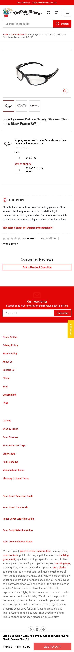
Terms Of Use (10, 337)
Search (65, 23)
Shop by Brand (10, 428)
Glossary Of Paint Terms (16, 478)
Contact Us (8, 370)
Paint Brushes (10, 437)
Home (5, 34)
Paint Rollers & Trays (14, 445)
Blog (5, 386)
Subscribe (62, 313)
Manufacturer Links (13, 470)
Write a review (10, 243)
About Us (7, 361)
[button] (12, 238)
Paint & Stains (10, 462)
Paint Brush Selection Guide (18, 496)
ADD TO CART (52, 646)
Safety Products (19, 34)
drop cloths (59, 567)
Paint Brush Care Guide (15, 507)
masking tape (62, 563)
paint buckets (10, 555)
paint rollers (44, 551)
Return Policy (10, 353)
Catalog (7, 420)
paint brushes (28, 551)
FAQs (5, 403)
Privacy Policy (10, 345)
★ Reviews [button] (70, 329)
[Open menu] (67, 12)
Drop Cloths (9, 453)
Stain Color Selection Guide (18, 541)
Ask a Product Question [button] (37, 267)
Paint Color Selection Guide (18, 530)
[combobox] (37, 24)
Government (9, 394)
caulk (12, 559)
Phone (6, 378)
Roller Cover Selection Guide (18, 518)
